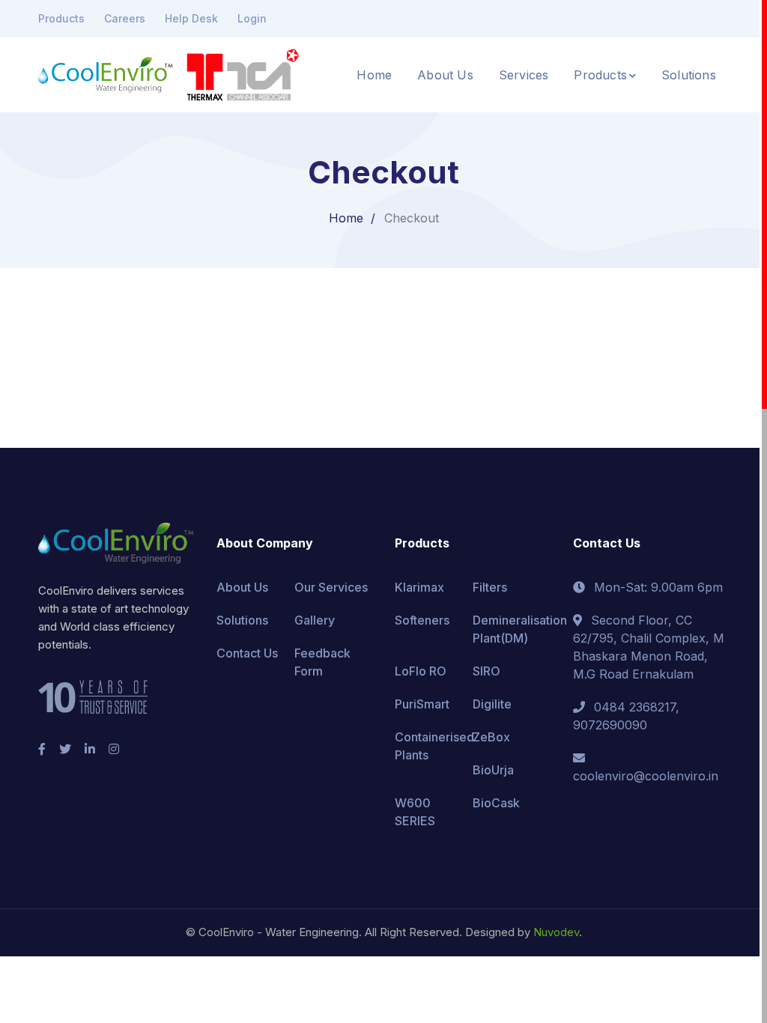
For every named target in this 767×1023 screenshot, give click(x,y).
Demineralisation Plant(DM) (520, 629)
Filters (490, 587)
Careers (124, 18)
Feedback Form (322, 662)
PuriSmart (422, 703)
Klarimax (419, 587)
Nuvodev (556, 932)
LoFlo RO (420, 671)
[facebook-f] (42, 749)
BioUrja (493, 769)
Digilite (492, 703)
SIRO (486, 671)
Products (61, 18)
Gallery (314, 620)
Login (252, 18)
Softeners (422, 620)
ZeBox (491, 736)
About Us (242, 587)
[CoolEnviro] (105, 73)
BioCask (496, 802)
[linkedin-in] (90, 749)
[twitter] (65, 749)
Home (346, 217)
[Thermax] (265, 73)
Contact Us (247, 653)
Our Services (331, 587)
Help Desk (191, 18)
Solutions (242, 620)
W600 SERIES (415, 811)
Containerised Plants (434, 745)
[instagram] (114, 749)
